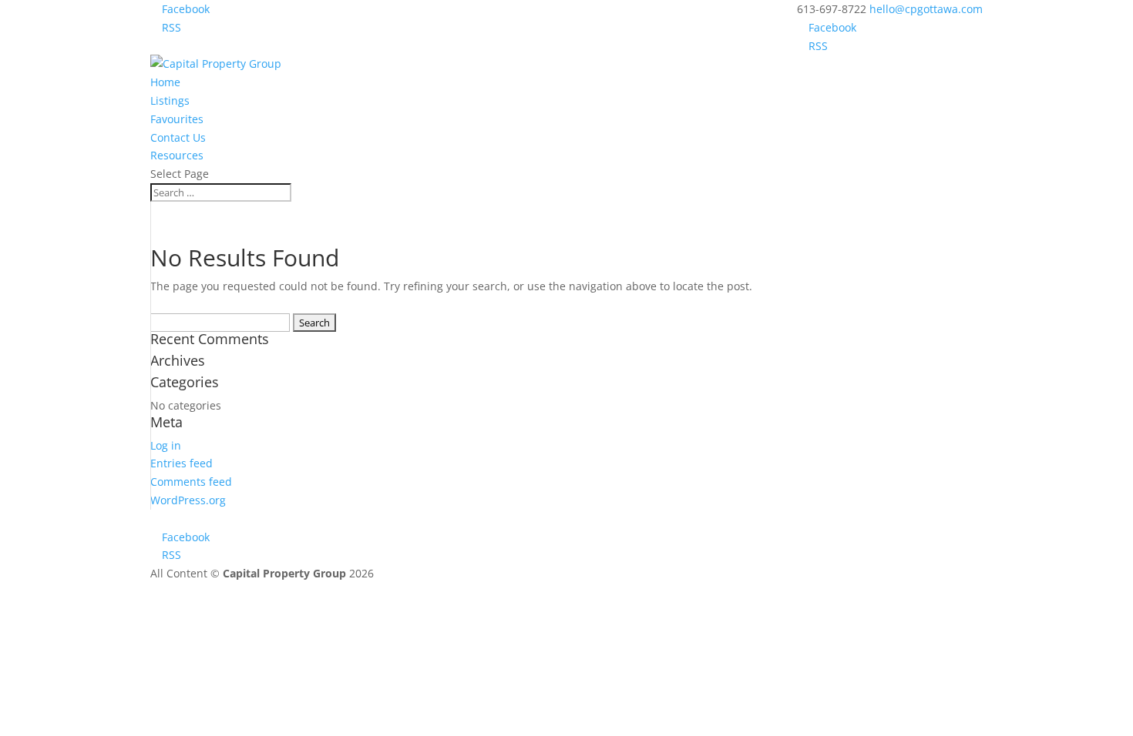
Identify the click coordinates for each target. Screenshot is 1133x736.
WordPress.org (188, 500)
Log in (165, 445)
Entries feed (181, 463)
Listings (170, 100)
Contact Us (178, 137)
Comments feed (191, 481)
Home (165, 82)
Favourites (176, 119)
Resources (176, 155)
